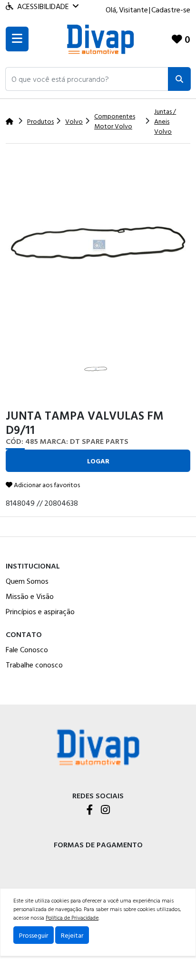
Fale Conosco (27, 649)
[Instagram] (105, 810)
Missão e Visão (30, 596)
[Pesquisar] (179, 79)
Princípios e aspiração (40, 611)
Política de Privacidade (72, 917)
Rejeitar (72, 935)
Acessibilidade (43, 6)
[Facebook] (90, 810)
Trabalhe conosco (34, 664)
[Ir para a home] (98, 746)
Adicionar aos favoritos (46, 485)
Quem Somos (27, 581)
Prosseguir (33, 935)
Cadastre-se (170, 9)
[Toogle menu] (17, 39)
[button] (86, 79)
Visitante (133, 9)
